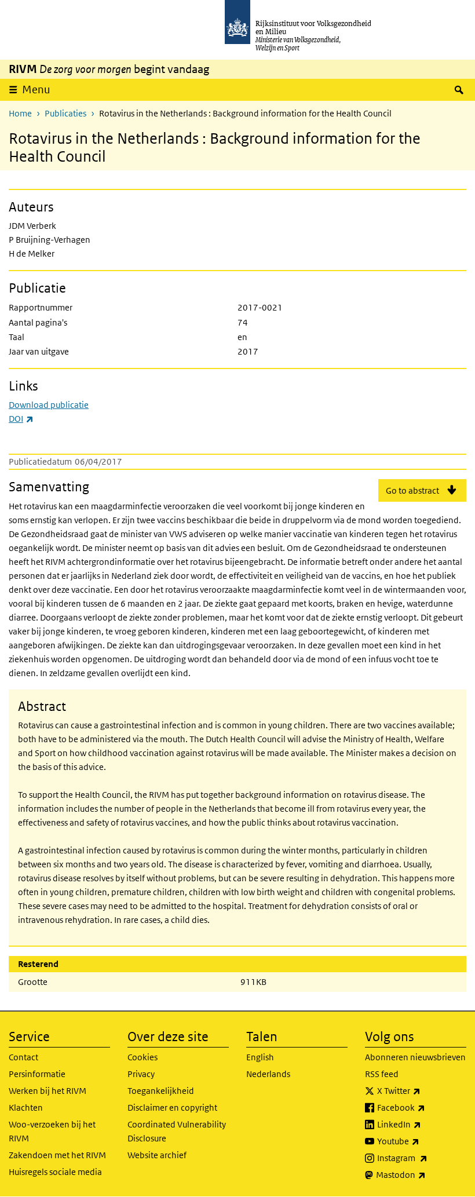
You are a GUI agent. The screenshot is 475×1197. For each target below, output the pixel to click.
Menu (36, 89)
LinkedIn (421, 1124)
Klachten (26, 1107)
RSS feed (382, 1073)
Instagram (421, 1157)
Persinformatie (37, 1073)
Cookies (142, 1057)
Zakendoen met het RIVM (57, 1154)
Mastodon (421, 1174)
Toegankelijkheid (160, 1090)
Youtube (421, 1141)
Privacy (141, 1073)
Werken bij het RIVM (47, 1090)
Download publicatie (49, 404)
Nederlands (268, 1073)
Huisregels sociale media (55, 1171)
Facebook (421, 1107)
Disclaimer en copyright (172, 1107)
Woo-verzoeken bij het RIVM (52, 1131)
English (260, 1057)
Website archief (157, 1154)
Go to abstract (412, 490)
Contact (23, 1057)
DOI (21, 418)
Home (20, 113)
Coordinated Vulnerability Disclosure (176, 1131)
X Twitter (421, 1090)
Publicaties (65, 113)
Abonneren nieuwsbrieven (415, 1057)
